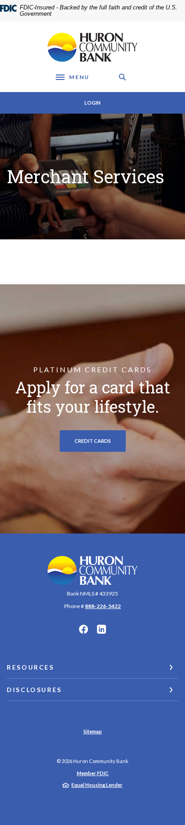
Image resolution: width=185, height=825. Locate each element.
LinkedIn (101, 629)
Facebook (83, 629)
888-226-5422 (103, 606)
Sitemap (93, 731)
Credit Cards (93, 441)
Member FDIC (93, 773)
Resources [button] (30, 667)
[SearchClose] (122, 77)
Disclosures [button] (34, 689)
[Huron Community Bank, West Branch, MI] (92, 47)
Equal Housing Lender (97, 785)
